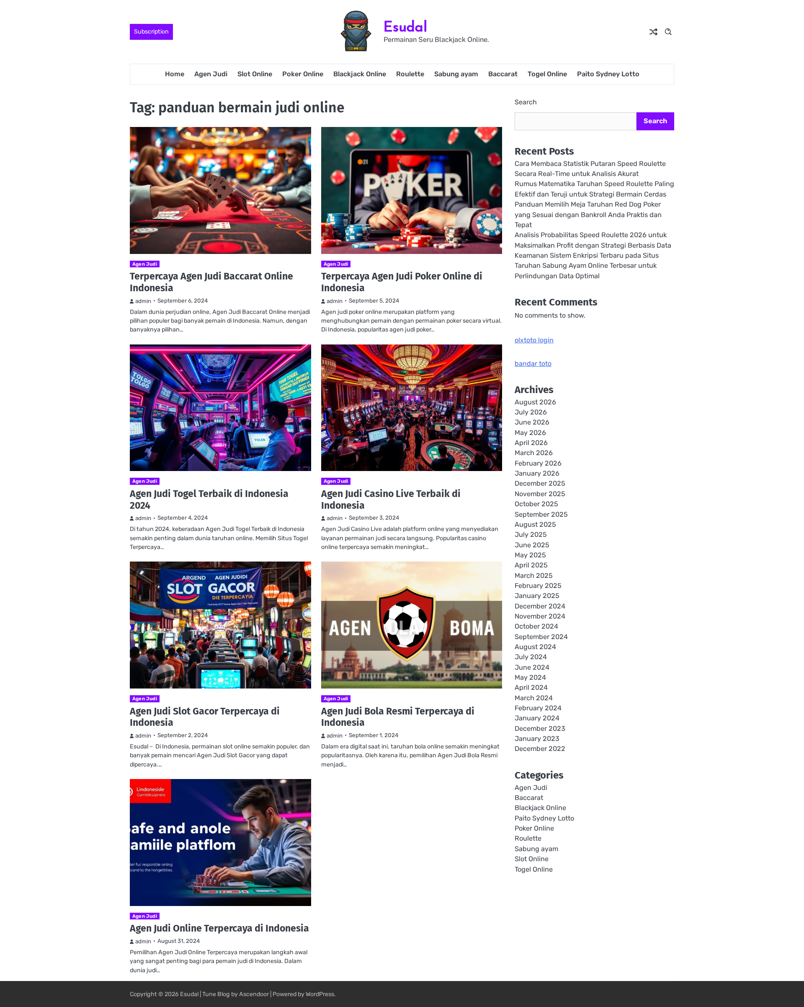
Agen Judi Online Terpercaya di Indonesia (219, 928)
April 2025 (531, 565)
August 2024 (535, 647)
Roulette (410, 74)
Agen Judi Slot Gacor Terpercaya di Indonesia (205, 717)
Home (174, 74)
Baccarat (503, 74)
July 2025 (531, 534)
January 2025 (537, 596)
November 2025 (540, 494)
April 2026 (531, 443)
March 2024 (534, 698)
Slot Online (254, 74)
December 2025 (540, 483)
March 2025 (534, 575)
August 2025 (535, 524)
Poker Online (302, 74)
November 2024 (540, 616)
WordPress (320, 994)
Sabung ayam (456, 74)
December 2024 (540, 606)
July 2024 (531, 657)
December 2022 (540, 749)
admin (143, 301)
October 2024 (536, 626)
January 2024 (537, 718)
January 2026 (537, 473)
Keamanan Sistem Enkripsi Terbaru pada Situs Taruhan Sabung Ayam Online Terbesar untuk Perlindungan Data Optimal (587, 265)
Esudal (405, 26)
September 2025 (541, 514)
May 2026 (530, 433)
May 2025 (530, 555)
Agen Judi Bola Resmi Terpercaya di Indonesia (397, 717)
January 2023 (537, 739)
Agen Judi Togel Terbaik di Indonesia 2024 (209, 499)
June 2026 (532, 422)
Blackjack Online (359, 74)
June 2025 (532, 545)
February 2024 (538, 708)
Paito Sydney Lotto (608, 74)
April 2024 (531, 687)
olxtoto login (534, 340)
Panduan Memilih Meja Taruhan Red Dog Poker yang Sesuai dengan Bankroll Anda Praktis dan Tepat (588, 214)
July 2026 (531, 412)
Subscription (151, 31)
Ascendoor (254, 994)
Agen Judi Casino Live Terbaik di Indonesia (391, 499)
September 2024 (541, 636)
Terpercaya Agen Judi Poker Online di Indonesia (401, 282)
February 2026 (538, 463)
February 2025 (538, 586)
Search (526, 102)
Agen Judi (210, 74)
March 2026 (534, 453)
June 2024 (532, 667)
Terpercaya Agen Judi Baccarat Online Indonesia (211, 282)
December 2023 (540, 729)
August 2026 (535, 402)
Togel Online (547, 74)
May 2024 (530, 677)
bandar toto (533, 364)
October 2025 (536, 504)
